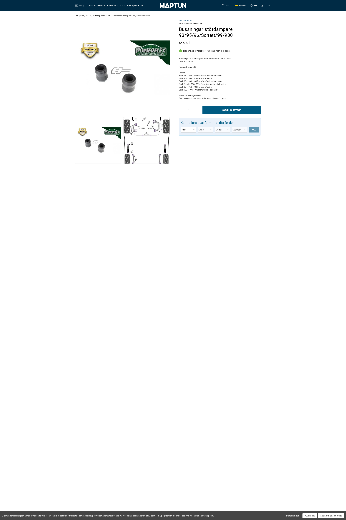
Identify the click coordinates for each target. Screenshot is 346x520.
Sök (227, 5)
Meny (81, 5)
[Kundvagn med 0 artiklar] (268, 5)
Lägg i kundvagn (231, 110)
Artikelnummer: (185, 23)
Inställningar (292, 515)
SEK (255, 5)
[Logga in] (262, 5)
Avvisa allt (310, 515)
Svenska (242, 5)
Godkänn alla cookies (331, 515)
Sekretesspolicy (206, 515)
